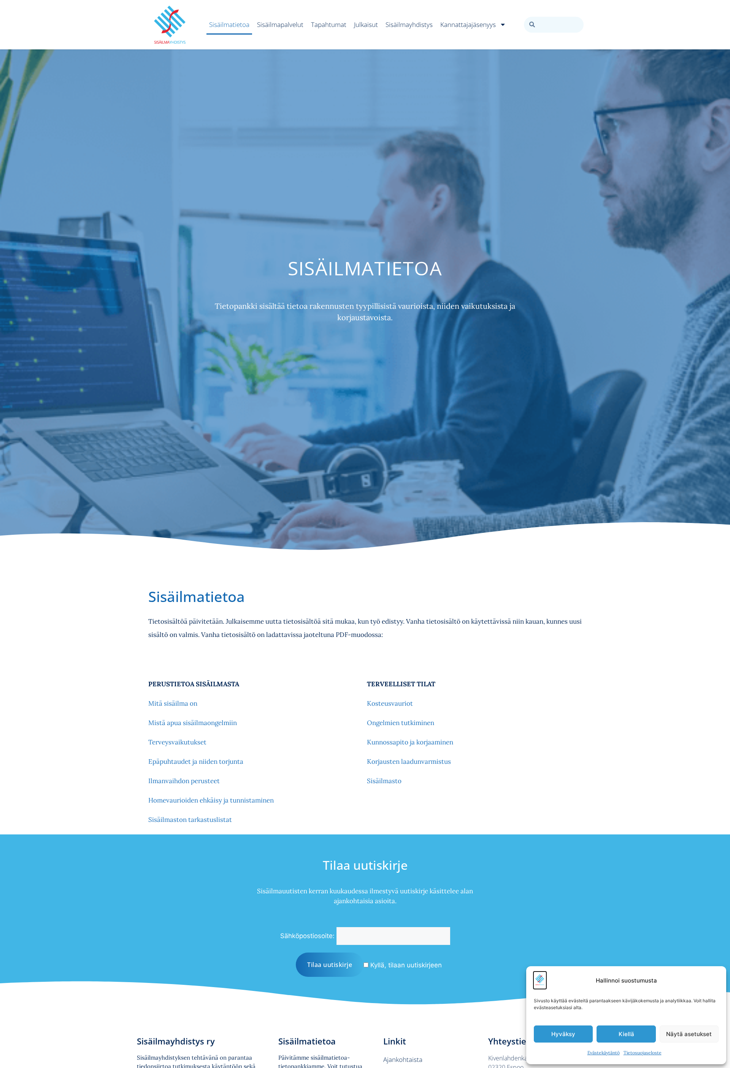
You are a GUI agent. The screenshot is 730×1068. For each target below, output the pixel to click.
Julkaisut (366, 24)
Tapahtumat (328, 24)
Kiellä (626, 1034)
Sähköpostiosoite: (307, 936)
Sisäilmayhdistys (409, 24)
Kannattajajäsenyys (468, 24)
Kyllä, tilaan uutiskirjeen (405, 965)
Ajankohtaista (402, 1059)
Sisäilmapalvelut (280, 24)
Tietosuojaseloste (643, 1052)
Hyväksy (563, 1034)
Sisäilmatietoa (229, 24)
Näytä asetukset (689, 1034)
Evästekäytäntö (603, 1052)
